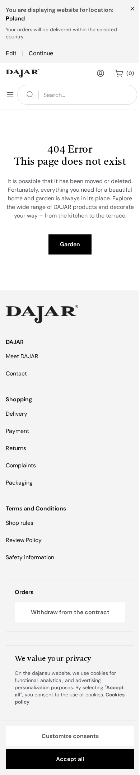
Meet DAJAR (22, 356)
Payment (17, 431)
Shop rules (19, 523)
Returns (16, 448)
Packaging (19, 482)
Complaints (21, 465)
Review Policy (24, 540)
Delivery (16, 413)
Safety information (30, 557)
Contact (16, 373)
